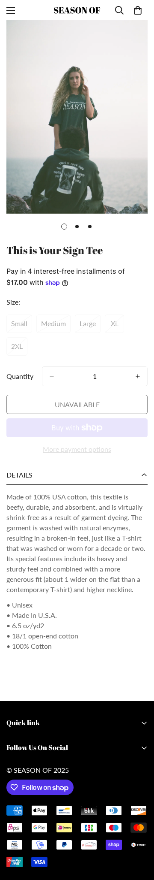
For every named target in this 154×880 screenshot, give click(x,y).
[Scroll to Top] (138, 834)
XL (117, 326)
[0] (138, 10)
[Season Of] (77, 10)
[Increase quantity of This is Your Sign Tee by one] (137, 376)
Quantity (19, 376)
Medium (56, 326)
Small (21, 326)
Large (90, 326)
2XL (19, 349)
